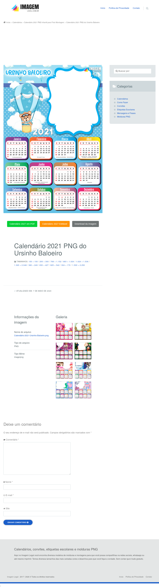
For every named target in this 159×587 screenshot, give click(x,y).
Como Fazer (122, 102)
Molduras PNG (123, 116)
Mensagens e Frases (126, 113)
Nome (9, 481)
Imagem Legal (12, 576)
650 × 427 (44, 265)
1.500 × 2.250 (78, 265)
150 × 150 (33, 261)
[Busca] (144, 6)
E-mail (10, 495)
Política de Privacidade (119, 8)
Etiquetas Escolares (126, 109)
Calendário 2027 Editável (54, 224)
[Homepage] (25, 8)
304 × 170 (65, 265)
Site (8, 508)
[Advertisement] (75, 42)
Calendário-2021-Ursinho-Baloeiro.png (31, 335)
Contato (136, 8)
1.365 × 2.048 (20, 265)
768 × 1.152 (56, 261)
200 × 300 (44, 261)
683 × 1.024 (68, 261)
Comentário (12, 439)
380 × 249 (33, 265)
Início (102, 8)
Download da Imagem (85, 224)
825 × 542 (55, 265)
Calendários (122, 98)
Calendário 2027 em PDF (22, 224)
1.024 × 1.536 (82, 261)
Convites (121, 106)
